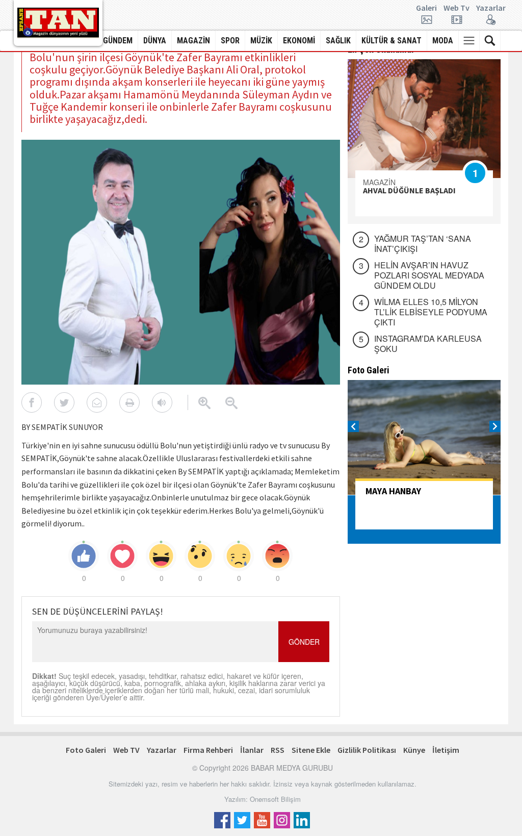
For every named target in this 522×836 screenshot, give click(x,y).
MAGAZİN (193, 40)
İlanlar (252, 750)
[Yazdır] (129, 402)
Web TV (126, 750)
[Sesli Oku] (162, 402)
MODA (442, 40)
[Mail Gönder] (97, 402)
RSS (277, 750)
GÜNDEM (118, 40)
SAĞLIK (338, 40)
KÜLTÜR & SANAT (391, 40)
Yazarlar (491, 8)
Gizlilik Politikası (366, 750)
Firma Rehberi (208, 750)
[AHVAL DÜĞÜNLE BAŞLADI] (424, 118)
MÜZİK (261, 40)
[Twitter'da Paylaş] (64, 402)
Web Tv (456, 8)
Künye (414, 750)
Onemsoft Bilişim (275, 799)
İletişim (445, 750)
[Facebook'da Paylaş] (31, 402)
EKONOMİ (299, 40)
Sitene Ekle (311, 750)
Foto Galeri (86, 750)
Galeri (426, 8)
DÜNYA (154, 40)
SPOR (230, 40)
